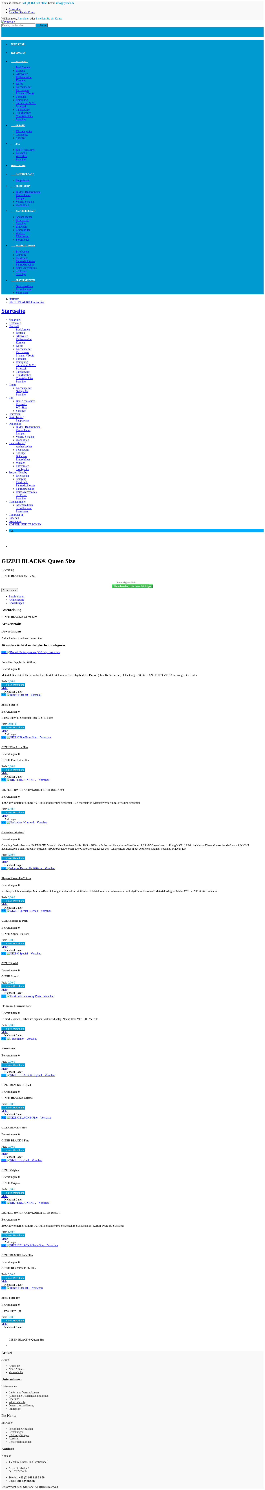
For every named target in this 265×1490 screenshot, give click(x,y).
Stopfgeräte (22, 239)
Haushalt (19, 61)
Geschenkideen (23, 280)
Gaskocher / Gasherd (12, 832)
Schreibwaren (24, 289)
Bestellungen (16, 1432)
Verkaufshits (16, 1372)
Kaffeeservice (24, 77)
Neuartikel (18, 44)
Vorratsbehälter (24, 116)
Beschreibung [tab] (16, 596)
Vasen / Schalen (25, 201)
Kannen (20, 80)
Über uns (14, 1398)
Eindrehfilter (23, 229)
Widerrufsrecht (17, 1402)
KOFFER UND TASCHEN (25, 524)
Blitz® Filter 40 (9, 704)
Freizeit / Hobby (23, 245)
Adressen (14, 1438)
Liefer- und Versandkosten (24, 1392)
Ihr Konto (8, 1415)
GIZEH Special (9, 963)
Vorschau (53, 652)
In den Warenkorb (13, 685)
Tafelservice (23, 109)
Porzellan (21, 96)
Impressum (15, 1408)
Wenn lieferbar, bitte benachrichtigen (132, 586)
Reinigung (22, 99)
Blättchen (21, 226)
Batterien (14, 517)
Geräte (18, 125)
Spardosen (22, 292)
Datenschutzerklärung (21, 1405)
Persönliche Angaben (21, 1428)
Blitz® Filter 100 (10, 1298)
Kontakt (6, 3)
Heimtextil (18, 165)
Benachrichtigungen (20, 1441)
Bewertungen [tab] (16, 602)
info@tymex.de (65, 3)
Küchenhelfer (23, 86)
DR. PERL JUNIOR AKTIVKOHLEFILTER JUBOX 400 (32, 790)
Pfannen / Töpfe (25, 93)
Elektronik (22, 258)
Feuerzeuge (22, 220)
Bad (15, 144)
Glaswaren (22, 73)
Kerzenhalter (23, 195)
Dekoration (20, 186)
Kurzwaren (22, 90)
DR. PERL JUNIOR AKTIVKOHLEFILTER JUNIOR (30, 1212)
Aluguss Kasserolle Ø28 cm (16, 878)
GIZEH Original (10, 1170)
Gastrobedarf (22, 174)
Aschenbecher (24, 216)
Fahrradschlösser (25, 261)
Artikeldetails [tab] (16, 599)
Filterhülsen (22, 236)
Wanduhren (22, 204)
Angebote (14, 1365)
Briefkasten (22, 251)
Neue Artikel (16, 1369)
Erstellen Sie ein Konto (22, 12)
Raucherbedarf (23, 211)
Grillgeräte (22, 134)
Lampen (20, 198)
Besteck (20, 70)
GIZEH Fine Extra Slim (14, 747)
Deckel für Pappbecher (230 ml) (18, 662)
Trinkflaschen (23, 112)
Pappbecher (22, 180)
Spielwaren (15, 521)
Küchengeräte (24, 131)
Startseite (13, 311)
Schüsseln (21, 106)
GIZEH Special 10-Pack (14, 920)
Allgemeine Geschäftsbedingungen (28, 1395)
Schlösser (21, 271)
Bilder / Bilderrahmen (28, 191)
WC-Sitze (21, 156)
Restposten (18, 53)
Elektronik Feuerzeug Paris (16, 1006)
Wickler (20, 233)
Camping (21, 254)
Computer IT (16, 514)
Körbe (19, 83)
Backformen (23, 67)
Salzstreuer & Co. (26, 103)
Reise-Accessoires (26, 267)
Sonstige (21, 119)
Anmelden (15, 9)
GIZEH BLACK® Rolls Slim (17, 1255)
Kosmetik (21, 153)
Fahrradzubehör (25, 264)
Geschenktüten (24, 286)
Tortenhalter (8, 1048)
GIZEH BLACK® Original (16, 1085)
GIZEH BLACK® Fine (13, 1127)
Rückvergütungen (19, 1435)
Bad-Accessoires (25, 149)
